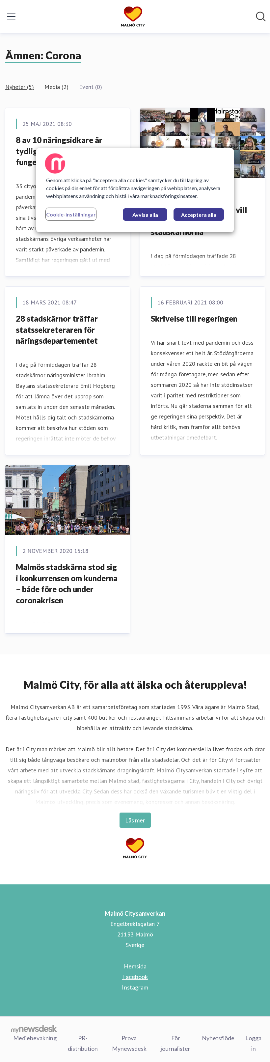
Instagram (135, 987)
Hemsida (135, 966)
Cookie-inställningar (71, 214)
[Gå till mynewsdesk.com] (34, 1028)
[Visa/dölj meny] (11, 16)
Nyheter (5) (19, 87)
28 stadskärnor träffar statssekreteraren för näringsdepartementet (57, 329)
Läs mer (135, 820)
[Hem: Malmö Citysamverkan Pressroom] (133, 16)
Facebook (135, 976)
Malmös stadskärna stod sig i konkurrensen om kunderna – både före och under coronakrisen (67, 583)
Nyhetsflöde (218, 1038)
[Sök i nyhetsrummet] (261, 16)
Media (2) (56, 87)
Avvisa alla (145, 215)
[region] (135, 190)
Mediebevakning (35, 1038)
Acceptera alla (198, 215)
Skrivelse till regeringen (194, 318)
